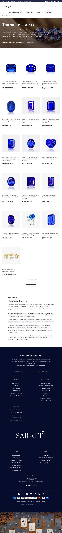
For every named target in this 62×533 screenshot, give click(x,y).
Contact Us (46, 455)
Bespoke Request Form (16, 415)
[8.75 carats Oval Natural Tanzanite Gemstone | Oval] (11, 181)
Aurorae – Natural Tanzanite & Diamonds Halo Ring (30, 234)
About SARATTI (16, 383)
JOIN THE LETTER (42, 371)
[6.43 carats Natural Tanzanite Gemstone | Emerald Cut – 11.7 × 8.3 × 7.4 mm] (11, 143)
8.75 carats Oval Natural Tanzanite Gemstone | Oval (10, 196)
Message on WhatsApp (32, 485)
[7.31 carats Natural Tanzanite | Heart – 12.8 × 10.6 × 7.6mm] (51, 143)
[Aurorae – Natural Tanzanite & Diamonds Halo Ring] (31, 219)
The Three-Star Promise (16, 395)
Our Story (16, 385)
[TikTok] (35, 494)
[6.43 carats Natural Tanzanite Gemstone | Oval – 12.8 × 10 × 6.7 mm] (31, 143)
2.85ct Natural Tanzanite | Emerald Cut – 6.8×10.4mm (49, 196)
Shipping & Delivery (46, 460)
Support (45, 451)
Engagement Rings (46, 383)
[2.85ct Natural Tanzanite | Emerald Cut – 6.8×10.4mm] (51, 181)
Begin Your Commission (16, 410)
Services (16, 406)
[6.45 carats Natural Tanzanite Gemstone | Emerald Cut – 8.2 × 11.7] (31, 105)
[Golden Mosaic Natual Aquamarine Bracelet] (11, 255)
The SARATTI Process (16, 393)
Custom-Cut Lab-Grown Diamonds (46, 401)
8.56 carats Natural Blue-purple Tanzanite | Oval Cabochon (11, 120)
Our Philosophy (16, 388)
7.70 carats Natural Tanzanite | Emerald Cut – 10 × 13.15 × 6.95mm (30, 197)
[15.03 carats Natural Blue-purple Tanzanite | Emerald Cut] (11, 67)
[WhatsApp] (43, 494)
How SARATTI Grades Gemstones (16, 468)
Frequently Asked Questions (46, 457)
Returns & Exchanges (45, 462)
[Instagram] (19, 494)
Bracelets (45, 395)
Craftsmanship (16, 390)
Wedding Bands (46, 388)
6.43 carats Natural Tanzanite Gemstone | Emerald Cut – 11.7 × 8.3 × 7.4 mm (10, 159)
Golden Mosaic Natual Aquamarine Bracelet (8, 270)
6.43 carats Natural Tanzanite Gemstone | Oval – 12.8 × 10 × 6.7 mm (30, 159)
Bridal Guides (16, 457)
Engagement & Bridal (16, 460)
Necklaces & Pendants (45, 398)
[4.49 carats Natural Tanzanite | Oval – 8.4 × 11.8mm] (11, 219)
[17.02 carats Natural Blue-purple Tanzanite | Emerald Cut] (51, 67)
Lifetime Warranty (16, 417)
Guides (16, 451)
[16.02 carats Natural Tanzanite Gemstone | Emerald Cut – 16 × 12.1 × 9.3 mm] (51, 105)
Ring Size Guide (16, 462)
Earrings (46, 393)
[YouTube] (31, 494)
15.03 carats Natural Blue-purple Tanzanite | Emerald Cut (10, 83)
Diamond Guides (16, 455)
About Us (16, 379)
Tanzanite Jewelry (10, 15)
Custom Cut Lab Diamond (16, 412)
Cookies (38, 501)
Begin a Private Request (16, 420)
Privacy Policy (31, 501)
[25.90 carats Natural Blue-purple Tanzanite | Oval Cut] (31, 67)
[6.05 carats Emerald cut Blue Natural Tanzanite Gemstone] (51, 219)
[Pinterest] (27, 494)
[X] (39, 494)
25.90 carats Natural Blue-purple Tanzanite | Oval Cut (30, 82)
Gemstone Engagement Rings (45, 385)
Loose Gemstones (45, 390)
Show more (31, 286)
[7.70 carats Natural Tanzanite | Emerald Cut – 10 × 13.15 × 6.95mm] (31, 181)
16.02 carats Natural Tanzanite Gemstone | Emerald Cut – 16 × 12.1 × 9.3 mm (50, 121)
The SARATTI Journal (16, 465)
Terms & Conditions (21, 501)
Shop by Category (45, 379)
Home (3, 15)
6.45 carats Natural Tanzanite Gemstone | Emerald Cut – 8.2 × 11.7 (30, 121)
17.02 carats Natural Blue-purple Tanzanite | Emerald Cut (49, 83)
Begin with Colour (16, 470)
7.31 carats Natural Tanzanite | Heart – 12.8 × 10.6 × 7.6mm (50, 158)
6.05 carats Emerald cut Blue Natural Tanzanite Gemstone (50, 234)
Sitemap (43, 501)
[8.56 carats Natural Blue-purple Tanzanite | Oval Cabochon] (11, 105)
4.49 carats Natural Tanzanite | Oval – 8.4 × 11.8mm (10, 234)
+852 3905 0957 (32, 479)
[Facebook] (23, 494)
